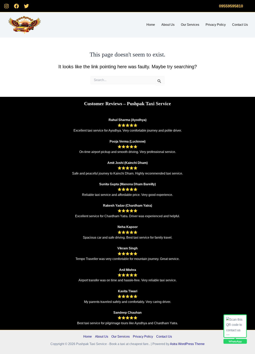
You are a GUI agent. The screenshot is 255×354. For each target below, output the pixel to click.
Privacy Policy (216, 24)
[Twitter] (26, 6)
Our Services (190, 24)
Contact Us (240, 24)
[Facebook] (16, 6)
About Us (168, 24)
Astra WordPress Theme (187, 344)
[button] (231, 6)
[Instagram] (6, 6)
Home (150, 24)
